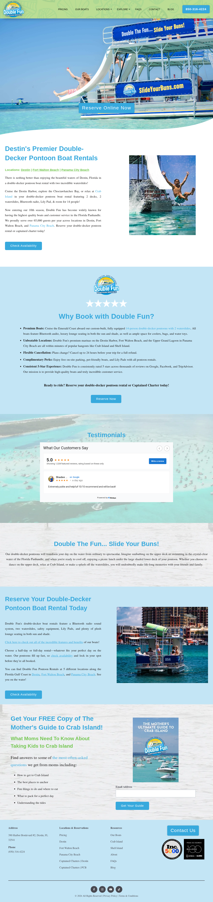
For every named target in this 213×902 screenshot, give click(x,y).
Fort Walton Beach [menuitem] (69, 848)
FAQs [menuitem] (113, 861)
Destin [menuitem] (62, 841)
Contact (154, 9)
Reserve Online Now (106, 107)
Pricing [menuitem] (63, 835)
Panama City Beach (75, 170)
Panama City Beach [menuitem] (69, 854)
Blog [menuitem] (113, 867)
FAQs (138, 9)
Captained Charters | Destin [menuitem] (73, 861)
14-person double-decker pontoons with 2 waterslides (158, 328)
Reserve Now (106, 399)
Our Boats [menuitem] (115, 835)
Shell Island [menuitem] (116, 848)
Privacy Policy (110, 895)
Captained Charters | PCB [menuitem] (73, 867)
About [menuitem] (113, 854)
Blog (171, 9)
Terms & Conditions (128, 895)
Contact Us (183, 830)
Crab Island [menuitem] (116, 841)
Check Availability (23, 245)
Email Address (124, 787)
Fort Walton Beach (46, 170)
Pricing (63, 9)
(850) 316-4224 (16, 851)
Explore (122, 9)
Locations (102, 9)
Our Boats (82, 9)
